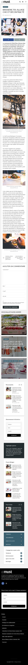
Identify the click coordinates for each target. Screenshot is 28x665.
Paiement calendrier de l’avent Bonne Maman (13, 633)
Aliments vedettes (7, 317)
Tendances (5, 6)
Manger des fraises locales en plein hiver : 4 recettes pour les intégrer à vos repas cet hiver (17, 398)
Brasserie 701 (6, 50)
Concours (4, 642)
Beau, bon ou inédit (8, 361)
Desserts (20, 361)
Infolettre (4, 628)
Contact (4, 617)
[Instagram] (6, 583)
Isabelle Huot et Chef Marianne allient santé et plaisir (17, 490)
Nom (4, 286)
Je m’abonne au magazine (8, 625)
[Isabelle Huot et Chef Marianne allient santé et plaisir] (14, 368)
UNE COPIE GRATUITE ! (7, 636)
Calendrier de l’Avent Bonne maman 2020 (12, 631)
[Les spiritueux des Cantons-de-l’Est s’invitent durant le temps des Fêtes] (8, 495)
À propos (4, 619)
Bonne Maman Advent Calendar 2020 (11, 639)
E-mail (4, 291)
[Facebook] (2, 583)
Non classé (15, 317)
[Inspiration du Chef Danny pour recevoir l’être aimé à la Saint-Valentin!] (8, 388)
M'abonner (14, 435)
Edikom (19, 661)
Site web (4, 296)
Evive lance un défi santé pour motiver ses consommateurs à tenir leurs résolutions (17, 408)
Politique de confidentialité (8, 622)
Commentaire (6, 269)
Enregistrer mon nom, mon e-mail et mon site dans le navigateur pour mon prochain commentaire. (13, 303)
